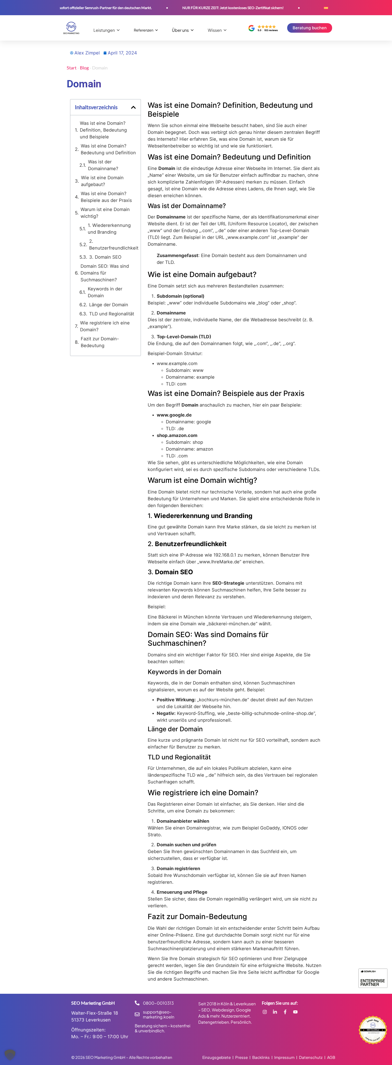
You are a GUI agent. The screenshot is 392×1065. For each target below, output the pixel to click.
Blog (84, 67)
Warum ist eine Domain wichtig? (105, 213)
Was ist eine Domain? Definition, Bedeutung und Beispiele (103, 130)
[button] (133, 107)
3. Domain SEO (105, 257)
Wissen (215, 29)
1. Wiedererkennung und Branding (109, 229)
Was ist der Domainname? (103, 165)
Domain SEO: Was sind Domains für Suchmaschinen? (105, 272)
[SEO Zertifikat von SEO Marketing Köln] (372, 1030)
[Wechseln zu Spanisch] (326, 8)
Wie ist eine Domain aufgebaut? (102, 181)
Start (71, 67)
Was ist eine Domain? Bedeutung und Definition (108, 149)
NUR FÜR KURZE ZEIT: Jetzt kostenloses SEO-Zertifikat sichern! (215, 7)
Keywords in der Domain (105, 292)
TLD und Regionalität (111, 314)
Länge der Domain (108, 304)
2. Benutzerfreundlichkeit (113, 244)
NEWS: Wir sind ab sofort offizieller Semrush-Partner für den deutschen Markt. (72, 7)
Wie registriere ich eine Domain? (105, 326)
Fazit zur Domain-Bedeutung (100, 342)
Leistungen (104, 29)
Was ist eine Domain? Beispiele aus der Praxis (106, 197)
